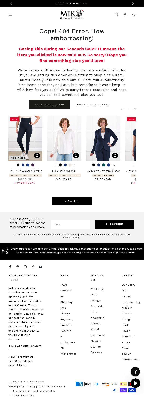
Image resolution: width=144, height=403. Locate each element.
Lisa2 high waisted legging (25, 170)
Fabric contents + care (128, 336)
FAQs (64, 284)
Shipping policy (20, 391)
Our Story (128, 284)
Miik (20, 381)
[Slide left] (11, 3)
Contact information (44, 391)
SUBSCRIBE (114, 224)
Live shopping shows (97, 317)
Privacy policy (35, 386)
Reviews (96, 352)
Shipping (66, 302)
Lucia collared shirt (64, 170)
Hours (23, 365)
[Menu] (10, 14)
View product (37, 156)
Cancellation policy (23, 395)
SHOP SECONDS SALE (93, 104)
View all (72, 201)
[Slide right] (133, 3)
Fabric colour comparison (130, 354)
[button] (116, 14)
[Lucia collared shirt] (64, 138)
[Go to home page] (72, 14)
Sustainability (131, 302)
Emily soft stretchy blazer (103, 170)
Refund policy (16, 387)
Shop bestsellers (49, 104)
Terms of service (55, 386)
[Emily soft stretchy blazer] (103, 138)
